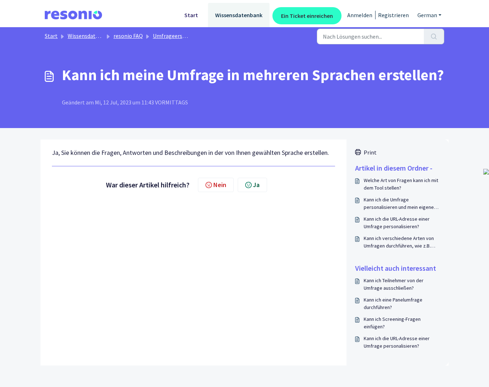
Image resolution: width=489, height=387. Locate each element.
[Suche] (434, 36)
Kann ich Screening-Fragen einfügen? (392, 323)
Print (370, 152)
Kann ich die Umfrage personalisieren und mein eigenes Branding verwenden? (400, 203)
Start (191, 15)
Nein (219, 185)
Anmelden (359, 15)
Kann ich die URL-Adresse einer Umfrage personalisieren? (397, 223)
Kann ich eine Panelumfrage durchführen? (393, 303)
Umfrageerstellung (176, 35)
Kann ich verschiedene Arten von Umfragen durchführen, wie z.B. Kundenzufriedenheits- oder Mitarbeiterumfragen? (399, 242)
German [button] (427, 15)
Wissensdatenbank (238, 15)
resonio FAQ (128, 35)
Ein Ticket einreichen (307, 15)
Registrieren (393, 15)
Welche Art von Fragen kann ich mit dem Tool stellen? (401, 184)
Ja (256, 185)
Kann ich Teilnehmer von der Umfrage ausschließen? (393, 284)
